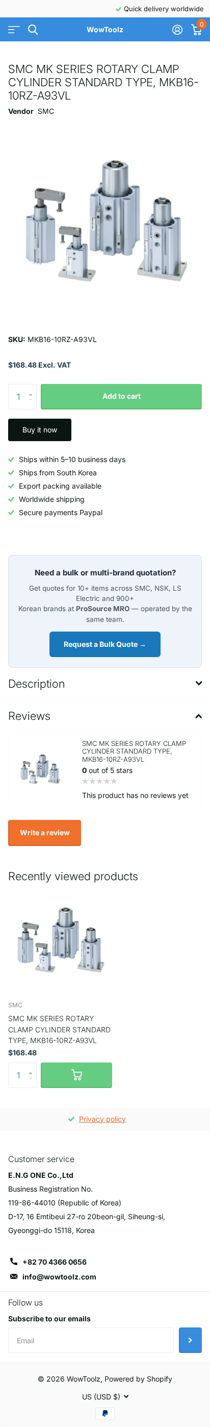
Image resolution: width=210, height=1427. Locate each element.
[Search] (33, 29)
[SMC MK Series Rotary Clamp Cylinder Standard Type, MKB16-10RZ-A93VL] (60, 941)
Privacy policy (102, 1119)
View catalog (14, 30)
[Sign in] (177, 29)
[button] (33, 388)
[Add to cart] (76, 1075)
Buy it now (39, 429)
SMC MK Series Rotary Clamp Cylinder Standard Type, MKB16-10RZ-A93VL (59, 1029)
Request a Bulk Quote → (105, 644)
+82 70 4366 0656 (54, 1261)
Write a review (45, 832)
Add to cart (121, 396)
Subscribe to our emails (49, 1318)
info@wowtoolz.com (59, 1276)
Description (36, 683)
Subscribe (190, 1340)
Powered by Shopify (138, 1378)
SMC (46, 111)
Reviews (29, 715)
